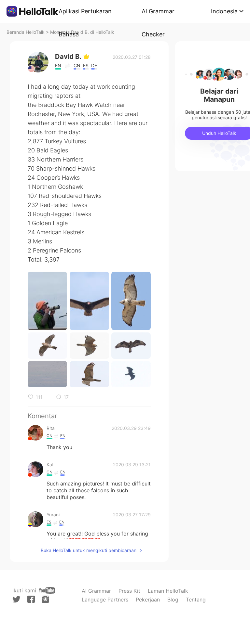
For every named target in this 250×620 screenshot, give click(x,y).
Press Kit (129, 591)
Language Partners (105, 599)
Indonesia (224, 11)
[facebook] (31, 599)
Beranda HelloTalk (26, 32)
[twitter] (16, 599)
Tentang (196, 599)
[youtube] (47, 590)
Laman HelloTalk (168, 591)
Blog (172, 599)
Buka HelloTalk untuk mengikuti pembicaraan (88, 550)
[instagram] (45, 599)
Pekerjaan (148, 599)
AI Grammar (96, 591)
